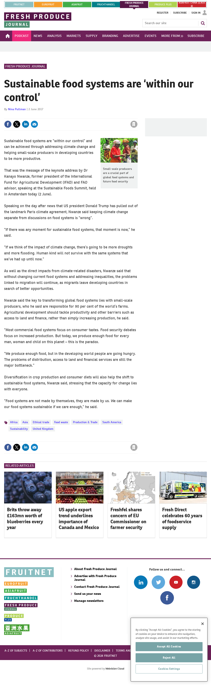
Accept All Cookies (169, 646)
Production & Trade (85, 422)
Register (162, 12)
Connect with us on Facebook (167, 598)
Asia (25, 422)
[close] (137, 116)
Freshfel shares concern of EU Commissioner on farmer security (128, 518)
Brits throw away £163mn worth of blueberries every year (25, 518)
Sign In (195, 12)
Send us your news (87, 594)
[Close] (202, 623)
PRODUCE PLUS (163, 4)
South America (111, 422)
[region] (169, 650)
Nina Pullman (17, 109)
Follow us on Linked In (140, 582)
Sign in (84, 116)
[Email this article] (34, 124)
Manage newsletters (88, 601)
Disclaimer (102, 650)
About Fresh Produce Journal (95, 569)
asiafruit (77, 4)
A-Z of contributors (48, 650)
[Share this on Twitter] (16, 124)
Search (202, 23)
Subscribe (180, 12)
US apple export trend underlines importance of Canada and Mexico (79, 518)
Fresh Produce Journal (25, 66)
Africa (14, 422)
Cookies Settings (169, 669)
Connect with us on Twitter (158, 582)
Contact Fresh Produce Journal (97, 587)
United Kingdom (43, 429)
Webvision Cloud (115, 668)
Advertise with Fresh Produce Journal (95, 578)
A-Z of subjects (16, 650)
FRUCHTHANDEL (106, 4)
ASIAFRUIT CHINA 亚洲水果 (192, 4)
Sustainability (19, 429)
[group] (171, 36)
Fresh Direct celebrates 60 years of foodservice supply (182, 518)
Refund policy (78, 650)
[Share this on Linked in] (25, 124)
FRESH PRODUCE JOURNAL (134, 4)
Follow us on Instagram (193, 582)
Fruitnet (19, 4)
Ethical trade (41, 422)
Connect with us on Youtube (176, 582)
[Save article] (134, 124)
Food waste (61, 422)
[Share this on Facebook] (8, 124)
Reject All (169, 657)
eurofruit (48, 4)
